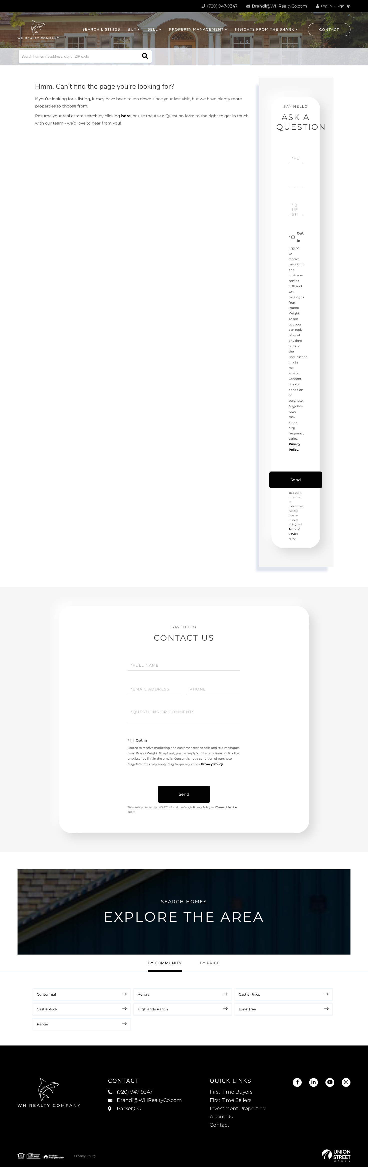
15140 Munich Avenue (145, 1114)
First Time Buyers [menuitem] (231, 1092)
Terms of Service (226, 807)
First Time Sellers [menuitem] (231, 1100)
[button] (145, 56)
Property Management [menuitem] (196, 29)
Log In (326, 6)
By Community (165, 963)
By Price (210, 963)
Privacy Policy (212, 764)
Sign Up (343, 6)
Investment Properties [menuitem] (237, 1109)
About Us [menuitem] (221, 1117)
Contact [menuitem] (220, 1125)
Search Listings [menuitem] (101, 29)
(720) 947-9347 (222, 6)
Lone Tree (247, 1009)
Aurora (143, 994)
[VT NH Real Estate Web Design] (336, 1155)
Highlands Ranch (153, 1009)
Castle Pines (249, 994)
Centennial (46, 994)
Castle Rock (47, 1009)
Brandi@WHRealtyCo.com (279, 6)
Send (295, 480)
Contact (329, 29)
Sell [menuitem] (153, 29)
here (126, 116)
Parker (42, 1024)
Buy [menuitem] (132, 29)
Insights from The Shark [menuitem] (264, 29)
